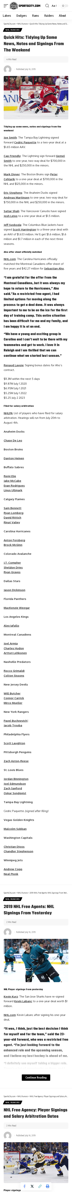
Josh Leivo (11, 216)
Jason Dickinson (14, 590)
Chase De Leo (13, 440)
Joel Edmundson (15, 783)
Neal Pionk (11, 874)
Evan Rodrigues (14, 485)
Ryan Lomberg (13, 513)
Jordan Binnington (16, 779)
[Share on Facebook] (24, 1186)
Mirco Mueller (13, 703)
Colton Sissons (14, 675)
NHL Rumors (13, 30)
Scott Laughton (14, 743)
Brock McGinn (13, 545)
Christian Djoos (14, 846)
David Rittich (12, 517)
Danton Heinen (14, 458)
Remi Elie (10, 476)
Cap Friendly (12, 156)
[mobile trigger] (7, 6)
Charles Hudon (14, 648)
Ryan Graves (12, 572)
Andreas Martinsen (16, 197)
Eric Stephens (13, 192)
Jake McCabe (12, 481)
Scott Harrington (24, 229)
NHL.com (10, 259)
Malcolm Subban (15, 829)
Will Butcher (12, 693)
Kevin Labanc (23, 1001)
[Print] (48, 1186)
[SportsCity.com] (25, 6)
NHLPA (8, 413)
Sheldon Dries (13, 567)
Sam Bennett (12, 508)
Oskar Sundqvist (15, 793)
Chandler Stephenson (18, 851)
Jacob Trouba (13, 725)
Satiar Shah (11, 211)
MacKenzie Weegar (17, 608)
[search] (47, 6)
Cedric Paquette (25, 142)
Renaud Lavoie (14, 365)
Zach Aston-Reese (16, 761)
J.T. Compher (12, 562)
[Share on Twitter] (32, 1186)
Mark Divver (12, 174)
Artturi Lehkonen (15, 653)
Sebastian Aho (54, 268)
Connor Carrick (14, 698)
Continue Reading (36, 1077)
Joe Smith (10, 137)
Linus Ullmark (13, 490)
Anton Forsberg (14, 540)
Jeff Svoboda (12, 225)
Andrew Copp (13, 869)
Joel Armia (11, 643)
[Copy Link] (40, 1186)
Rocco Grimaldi (14, 671)
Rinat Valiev (12, 522)
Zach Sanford (13, 788)
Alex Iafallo (11, 625)
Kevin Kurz (11, 996)
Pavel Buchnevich (15, 720)
